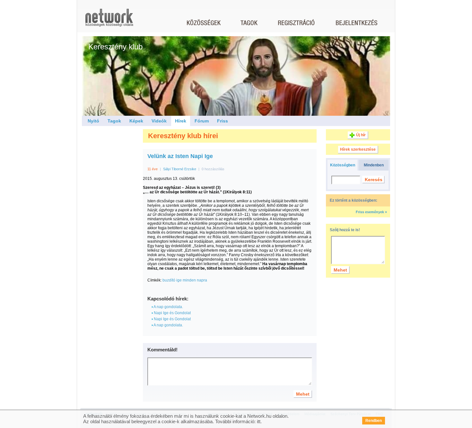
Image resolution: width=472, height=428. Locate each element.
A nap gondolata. (168, 307)
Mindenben (374, 165)
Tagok (114, 120)
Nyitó (93, 120)
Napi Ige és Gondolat (172, 313)
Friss (222, 120)
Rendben (373, 420)
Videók (159, 120)
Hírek (180, 120)
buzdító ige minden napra (184, 280)
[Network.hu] (109, 21)
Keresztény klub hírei (183, 136)
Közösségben (342, 165)
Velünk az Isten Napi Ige (180, 156)
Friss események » (371, 212)
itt (258, 421)
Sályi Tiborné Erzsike (179, 169)
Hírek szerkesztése (358, 149)
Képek (136, 120)
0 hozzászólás (213, 169)
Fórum (202, 120)
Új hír (361, 135)
